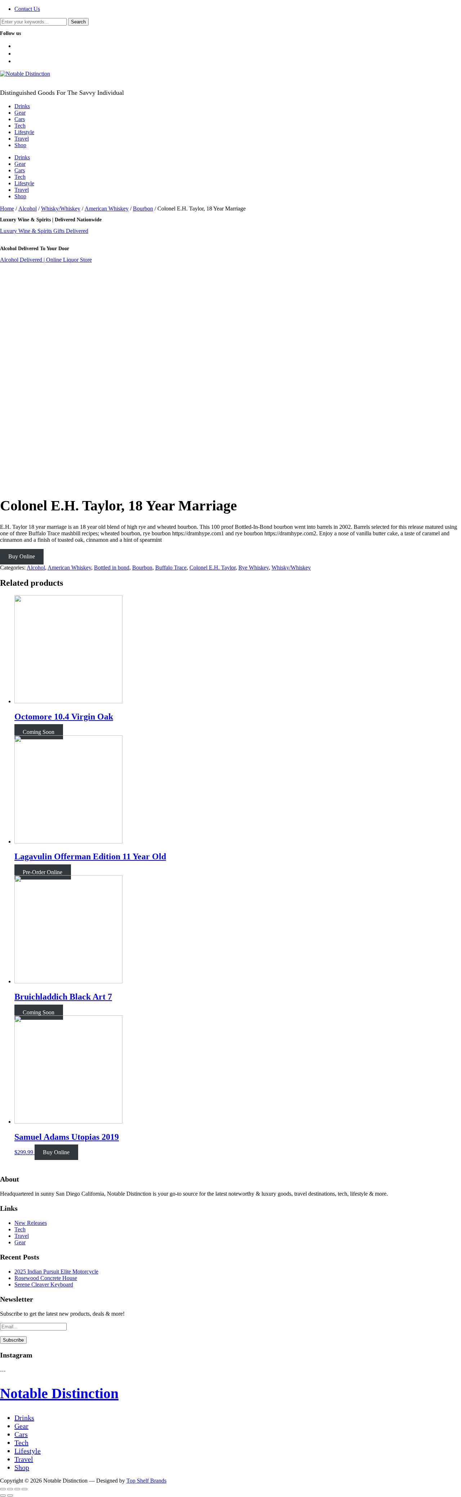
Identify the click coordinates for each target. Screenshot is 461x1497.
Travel (21, 139)
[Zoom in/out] (24, 1489)
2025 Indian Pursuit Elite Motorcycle (56, 1271)
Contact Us (27, 9)
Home (7, 208)
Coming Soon (38, 732)
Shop (20, 145)
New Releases (30, 1223)
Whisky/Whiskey (60, 208)
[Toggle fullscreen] (17, 1489)
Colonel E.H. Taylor (212, 567)
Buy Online (21, 556)
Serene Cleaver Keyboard (43, 1284)
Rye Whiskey (253, 567)
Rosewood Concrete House (45, 1278)
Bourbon (143, 208)
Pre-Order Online (42, 872)
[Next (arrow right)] (10, 1495)
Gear (20, 113)
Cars (19, 119)
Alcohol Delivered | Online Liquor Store (46, 260)
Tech (20, 126)
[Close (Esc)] (3, 1489)
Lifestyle (24, 132)
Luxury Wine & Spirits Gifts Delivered (44, 231)
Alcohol (27, 208)
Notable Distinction (59, 1393)
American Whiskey (107, 208)
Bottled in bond (111, 567)
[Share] (10, 1489)
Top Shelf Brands (146, 1481)
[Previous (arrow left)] (3, 1495)
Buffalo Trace (171, 567)
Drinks (22, 106)
